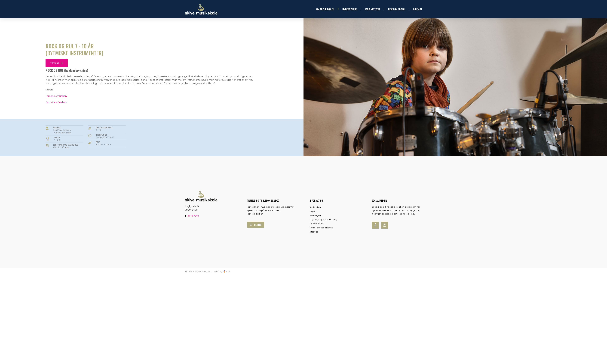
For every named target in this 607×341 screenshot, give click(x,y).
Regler (313, 211)
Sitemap (314, 231)
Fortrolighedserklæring (321, 227)
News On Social (396, 9)
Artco (228, 271)
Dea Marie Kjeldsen (56, 102)
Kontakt (417, 9)
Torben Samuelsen (56, 96)
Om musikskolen (325, 9)
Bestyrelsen (316, 207)
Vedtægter (315, 215)
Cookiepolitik (316, 223)
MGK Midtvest (372, 9)
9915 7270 (193, 216)
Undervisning (349, 9)
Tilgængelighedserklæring (323, 219)
